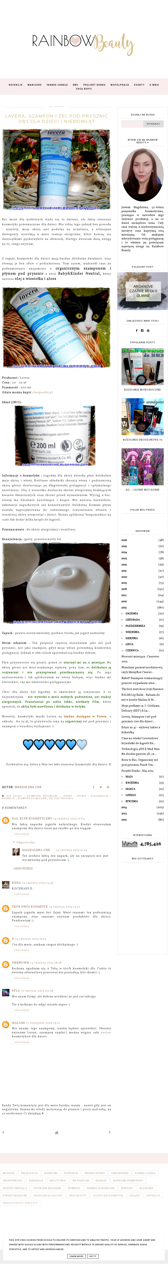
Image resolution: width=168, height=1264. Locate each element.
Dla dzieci (15, 796)
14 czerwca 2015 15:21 (64, 907)
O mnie (154, 85)
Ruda (16, 883)
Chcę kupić (84, 89)
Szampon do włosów (32, 798)
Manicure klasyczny (48, 1195)
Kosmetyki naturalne (43, 796)
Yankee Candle (57, 85)
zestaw (106, 1033)
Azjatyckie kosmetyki (108, 1195)
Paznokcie (71, 1173)
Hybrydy (74, 1188)
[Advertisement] (142, 927)
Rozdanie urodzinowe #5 (142, 440)
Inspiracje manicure (101, 1188)
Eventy (139, 85)
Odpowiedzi (25, 843)
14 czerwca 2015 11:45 (71, 850)
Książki (135, 1195)
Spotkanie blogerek (47, 1188)
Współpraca (120, 85)
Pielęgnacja (100, 796)
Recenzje (16, 85)
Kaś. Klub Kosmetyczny (32, 819)
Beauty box (58, 1180)
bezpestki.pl (43, 392)
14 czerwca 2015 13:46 (38, 883)
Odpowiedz (21, 834)
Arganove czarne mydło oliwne (143, 291)
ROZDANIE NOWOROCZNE (142, 390)
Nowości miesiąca (15, 1188)
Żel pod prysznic (61, 798)
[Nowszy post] (3, 1133)
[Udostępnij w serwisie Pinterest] (108, 788)
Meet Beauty (77, 1195)
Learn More (76, 1256)
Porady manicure (15, 1195)
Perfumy (127, 1188)
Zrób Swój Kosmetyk (30, 907)
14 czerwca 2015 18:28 (46, 963)
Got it (92, 1256)
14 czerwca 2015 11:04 (69, 819)
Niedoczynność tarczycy (20, 1203)
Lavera (68, 796)
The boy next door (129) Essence (142, 689)
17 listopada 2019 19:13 (43, 1023)
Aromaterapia (12, 1180)
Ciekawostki (119, 1173)
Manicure (35, 85)
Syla (16, 991)
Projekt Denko (94, 85)
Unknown (20, 963)
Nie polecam (80, 1180)
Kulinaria (146, 1188)
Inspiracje (153, 1195)
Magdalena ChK (36, 850)
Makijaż (101, 1180)
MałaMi (18, 1023)
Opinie (82, 796)
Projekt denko (95, 1173)
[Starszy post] (110, 1133)
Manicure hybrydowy (128, 1180)
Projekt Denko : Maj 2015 (137, 771)
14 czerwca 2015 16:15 (30, 939)
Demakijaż (36, 1180)
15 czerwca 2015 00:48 (37, 991)
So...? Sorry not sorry (143, 490)
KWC (75, 85)
